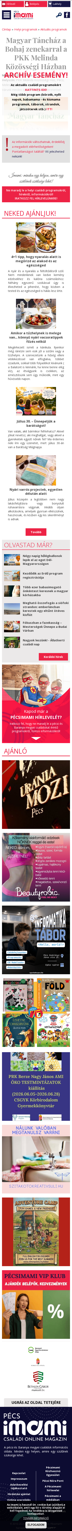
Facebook (67, 15)
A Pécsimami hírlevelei (53, 1488)
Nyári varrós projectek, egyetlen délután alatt (36, 491)
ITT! (49, 109)
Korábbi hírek (53, 657)
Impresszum (19, 1479)
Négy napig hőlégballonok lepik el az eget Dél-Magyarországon (42, 560)
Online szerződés (19, 1500)
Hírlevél (11, 4)
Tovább (36, 532)
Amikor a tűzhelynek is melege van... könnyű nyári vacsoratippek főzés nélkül (36, 337)
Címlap (6, 29)
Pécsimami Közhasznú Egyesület (52, 1471)
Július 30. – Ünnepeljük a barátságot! (36, 423)
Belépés (34, 4)
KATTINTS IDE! (36, 90)
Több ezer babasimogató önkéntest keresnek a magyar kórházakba (45, 591)
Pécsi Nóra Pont (53, 1481)
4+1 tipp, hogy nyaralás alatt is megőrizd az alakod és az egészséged (36, 261)
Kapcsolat (19, 1473)
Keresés (59, 15)
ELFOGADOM (36, 1524)
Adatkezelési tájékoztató (19, 1486)
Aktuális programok (53, 29)
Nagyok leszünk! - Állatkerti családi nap (44, 642)
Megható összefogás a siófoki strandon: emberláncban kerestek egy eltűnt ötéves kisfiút (46, 609)
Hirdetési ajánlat (19, 1494)
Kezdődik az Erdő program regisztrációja (43, 575)
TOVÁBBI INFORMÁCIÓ (36, 1518)
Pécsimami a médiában (53, 1498)
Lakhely (57, 4)
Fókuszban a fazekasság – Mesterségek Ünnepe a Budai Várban (45, 626)
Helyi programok (25, 29)
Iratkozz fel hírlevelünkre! (36, 198)
